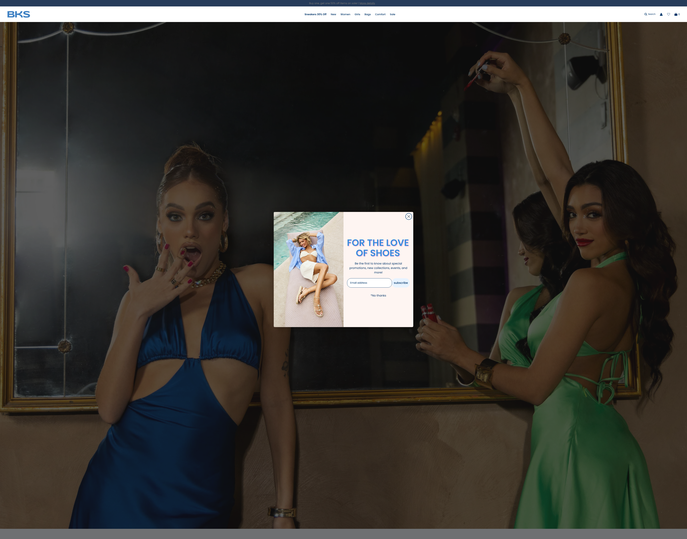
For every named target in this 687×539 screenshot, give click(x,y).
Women (345, 14)
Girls (357, 14)
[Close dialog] (409, 216)
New (333, 14)
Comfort (380, 14)
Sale (392, 14)
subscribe (401, 283)
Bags (367, 14)
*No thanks (378, 295)
